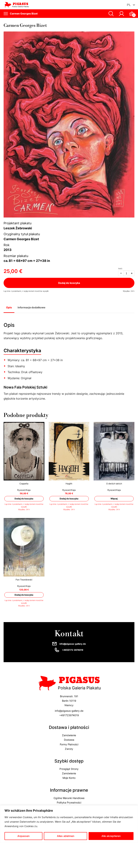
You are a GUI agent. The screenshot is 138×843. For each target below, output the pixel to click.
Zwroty (69, 748)
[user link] (121, 13)
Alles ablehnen (65, 835)
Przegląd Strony (69, 768)
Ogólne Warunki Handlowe (69, 797)
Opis (9, 307)
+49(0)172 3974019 (72, 650)
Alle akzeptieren (111, 835)
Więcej (114, 498)
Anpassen (23, 835)
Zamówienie (69, 735)
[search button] (111, 13)
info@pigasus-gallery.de (72, 643)
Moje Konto (69, 777)
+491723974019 (69, 715)
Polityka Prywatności (69, 802)
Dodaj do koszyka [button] (24, 498)
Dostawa (69, 739)
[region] (69, 824)
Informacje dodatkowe (31, 307)
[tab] (9, 308)
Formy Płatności (69, 744)
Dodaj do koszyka (69, 282)
